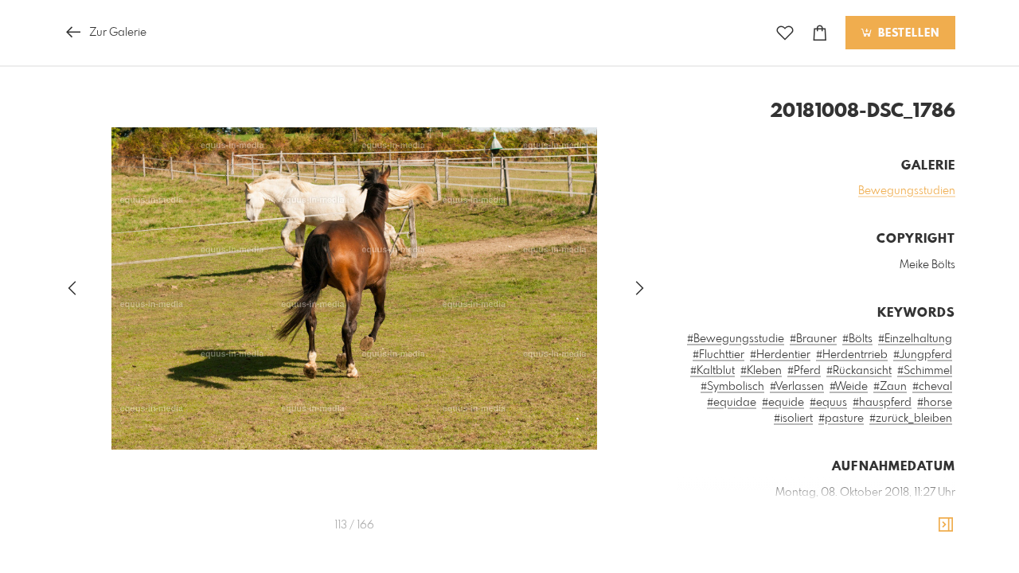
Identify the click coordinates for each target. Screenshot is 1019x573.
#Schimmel (924, 370)
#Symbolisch (732, 386)
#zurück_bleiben (910, 418)
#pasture (841, 418)
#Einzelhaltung (915, 339)
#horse (934, 402)
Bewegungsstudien (906, 191)
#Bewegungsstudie (735, 339)
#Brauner (813, 339)
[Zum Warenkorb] (820, 33)
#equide (783, 402)
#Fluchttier (718, 355)
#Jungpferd (922, 355)
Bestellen (906, 33)
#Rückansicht (859, 370)
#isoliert (793, 418)
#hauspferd (882, 402)
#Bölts (857, 339)
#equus (828, 402)
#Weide (849, 386)
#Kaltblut (712, 370)
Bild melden (928, 564)
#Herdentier (780, 355)
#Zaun (890, 386)
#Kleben (761, 370)
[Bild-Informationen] (945, 525)
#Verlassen (797, 386)
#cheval (932, 386)
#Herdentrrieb (852, 355)
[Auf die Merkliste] (785, 33)
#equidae (731, 402)
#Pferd (804, 370)
